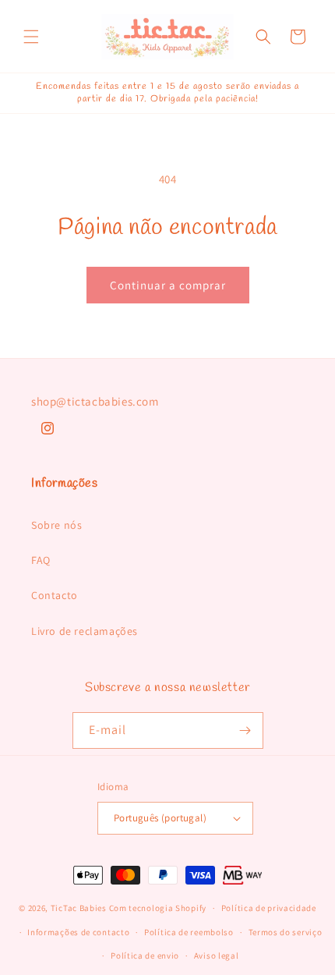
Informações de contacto (78, 932)
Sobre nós (56, 525)
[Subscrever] (245, 730)
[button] (31, 37)
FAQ (41, 560)
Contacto (54, 595)
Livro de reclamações (84, 631)
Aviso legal (216, 955)
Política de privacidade (268, 907)
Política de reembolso (189, 932)
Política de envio (145, 955)
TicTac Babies (79, 907)
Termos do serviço (286, 932)
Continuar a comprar (168, 285)
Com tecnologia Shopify (157, 907)
